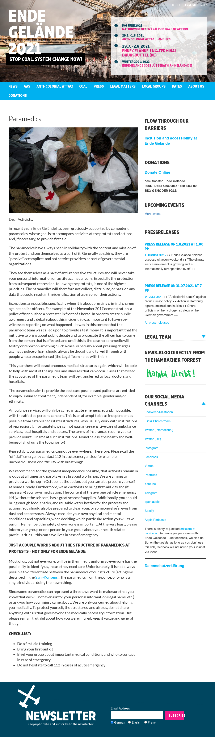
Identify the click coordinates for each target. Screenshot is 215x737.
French (152, 722)
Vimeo (149, 465)
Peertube (151, 474)
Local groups (154, 86)
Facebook (151, 457)
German (119, 722)
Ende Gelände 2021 (40, 31)
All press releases (157, 322)
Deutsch (177, 5)
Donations (17, 95)
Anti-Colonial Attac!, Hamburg (146, 39)
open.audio (152, 501)
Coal (83, 86)
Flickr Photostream (158, 421)
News (13, 86)
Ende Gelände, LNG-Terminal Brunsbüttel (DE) (149, 52)
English (190, 5)
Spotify (149, 510)
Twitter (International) (159, 429)
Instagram (152, 447)
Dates (177, 86)
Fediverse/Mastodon (159, 412)
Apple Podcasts (155, 519)
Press (99, 86)
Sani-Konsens (46, 577)
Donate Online (157, 172)
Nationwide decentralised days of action (155, 29)
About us (196, 86)
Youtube (150, 483)
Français (203, 5)
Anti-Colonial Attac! (55, 86)
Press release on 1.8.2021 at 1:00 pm (174, 246)
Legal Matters (123, 86)
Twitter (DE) (153, 438)
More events (153, 214)
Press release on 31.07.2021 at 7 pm (173, 288)
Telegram (151, 492)
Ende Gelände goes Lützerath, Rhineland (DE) (157, 65)
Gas (27, 86)
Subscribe (176, 715)
